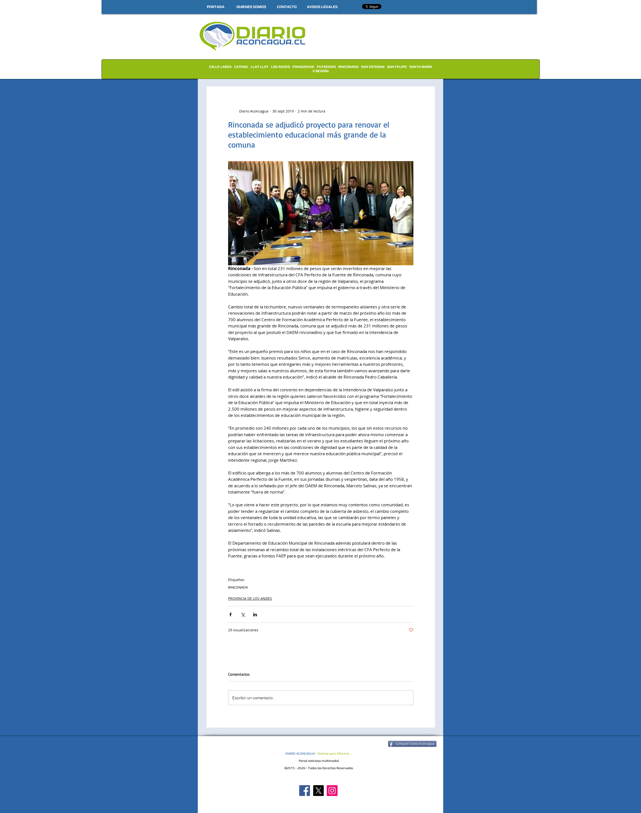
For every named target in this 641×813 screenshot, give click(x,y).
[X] (318, 790)
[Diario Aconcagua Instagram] (332, 790)
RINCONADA (348, 67)
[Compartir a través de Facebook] (230, 614)
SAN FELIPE (397, 67)
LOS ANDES (280, 67)
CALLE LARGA (220, 67)
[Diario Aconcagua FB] (304, 790)
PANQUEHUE (303, 67)
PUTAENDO (326, 67)
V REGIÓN (320, 71)
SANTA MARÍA (420, 67)
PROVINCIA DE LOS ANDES (250, 598)
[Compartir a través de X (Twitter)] (242, 614)
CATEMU (241, 67)
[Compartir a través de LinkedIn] (255, 614)
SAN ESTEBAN (373, 67)
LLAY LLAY (259, 67)
